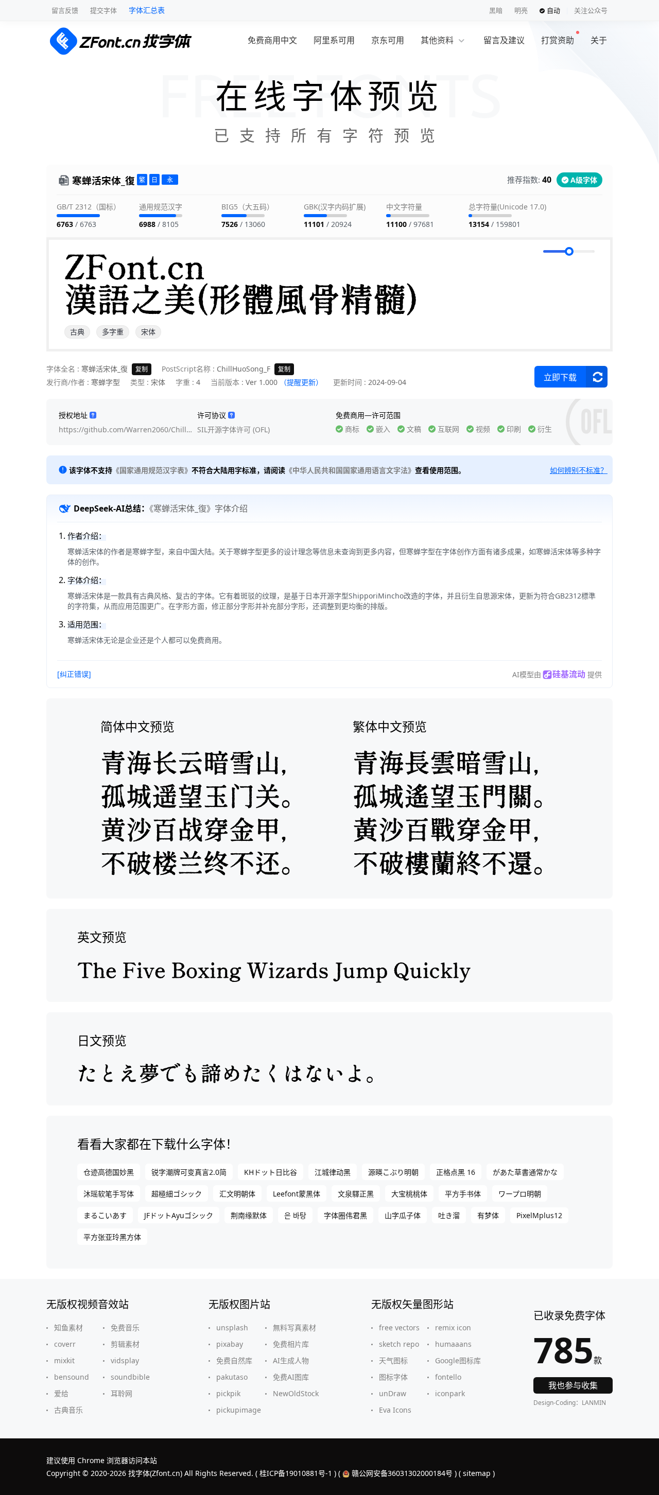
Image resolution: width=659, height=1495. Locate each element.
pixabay (229, 1344)
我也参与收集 (573, 1385)
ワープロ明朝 (519, 1194)
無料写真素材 (294, 1327)
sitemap (477, 1473)
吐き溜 (449, 1215)
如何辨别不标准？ (579, 470)
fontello (448, 1377)
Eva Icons (395, 1410)
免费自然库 (234, 1360)
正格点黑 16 (455, 1172)
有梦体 (488, 1215)
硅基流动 (568, 674)
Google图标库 (458, 1360)
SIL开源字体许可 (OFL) (233, 429)
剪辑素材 (125, 1344)
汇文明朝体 (237, 1194)
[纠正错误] (74, 674)
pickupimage (238, 1410)
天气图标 (393, 1360)
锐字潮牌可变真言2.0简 (189, 1172)
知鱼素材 (68, 1327)
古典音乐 (68, 1410)
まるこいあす (105, 1215)
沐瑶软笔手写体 (108, 1194)
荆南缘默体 (249, 1215)
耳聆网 (121, 1393)
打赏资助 (557, 40)
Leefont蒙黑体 (296, 1194)
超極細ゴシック (176, 1194)
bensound (71, 1377)
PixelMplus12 (539, 1215)
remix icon (453, 1327)
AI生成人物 (291, 1360)
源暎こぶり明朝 (393, 1172)
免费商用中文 (272, 40)
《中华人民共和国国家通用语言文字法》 (350, 470)
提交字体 (103, 10)
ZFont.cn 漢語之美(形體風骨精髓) (241, 283)
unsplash (232, 1327)
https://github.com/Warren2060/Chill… (125, 429)
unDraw (392, 1393)
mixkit (64, 1360)
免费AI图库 (291, 1377)
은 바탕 (295, 1215)
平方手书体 (463, 1194)
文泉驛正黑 (356, 1194)
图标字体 (393, 1377)
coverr (65, 1344)
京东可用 (387, 40)
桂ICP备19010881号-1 (295, 1473)
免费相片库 (291, 1344)
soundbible (130, 1377)
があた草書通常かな (525, 1172)
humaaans (453, 1344)
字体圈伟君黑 (345, 1215)
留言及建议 (504, 40)
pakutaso (232, 1377)
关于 (599, 40)
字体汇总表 (147, 10)
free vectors (399, 1327)
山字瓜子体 (403, 1215)
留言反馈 (64, 10)
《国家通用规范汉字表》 (152, 470)
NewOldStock (296, 1393)
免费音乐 (125, 1327)
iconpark (450, 1393)
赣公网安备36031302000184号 (402, 1473)
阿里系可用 (334, 40)
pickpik (228, 1393)
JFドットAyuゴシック (178, 1215)
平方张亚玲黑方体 (112, 1237)
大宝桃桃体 (409, 1194)
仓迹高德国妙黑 (108, 1172)
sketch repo (399, 1344)
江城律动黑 (333, 1172)
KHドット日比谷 (270, 1172)
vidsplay (125, 1360)
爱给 (61, 1393)
